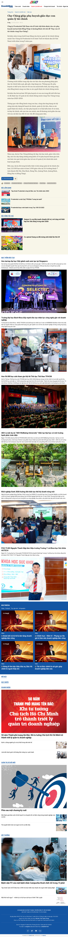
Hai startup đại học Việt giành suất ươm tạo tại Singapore (24, 261)
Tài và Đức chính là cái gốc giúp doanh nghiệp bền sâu (48, 667)
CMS (31, 935)
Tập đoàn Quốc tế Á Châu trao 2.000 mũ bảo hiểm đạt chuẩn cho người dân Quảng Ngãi (28, 888)
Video (3, 608)
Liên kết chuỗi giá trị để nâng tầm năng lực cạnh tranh (17, 752)
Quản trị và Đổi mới (36, 6)
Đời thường (5, 835)
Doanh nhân (26, 6)
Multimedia (5, 605)
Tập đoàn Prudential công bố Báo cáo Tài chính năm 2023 (30, 191)
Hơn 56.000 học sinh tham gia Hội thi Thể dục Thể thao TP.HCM (26, 376)
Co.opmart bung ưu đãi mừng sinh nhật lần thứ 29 (42, 237)
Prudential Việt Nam (17, 183)
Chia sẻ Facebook (8, 178)
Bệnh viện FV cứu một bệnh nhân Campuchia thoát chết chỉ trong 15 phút (33, 883)
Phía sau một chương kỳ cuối (13, 810)
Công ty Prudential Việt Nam (31, 183)
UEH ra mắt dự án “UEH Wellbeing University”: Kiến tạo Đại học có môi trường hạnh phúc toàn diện (32, 434)
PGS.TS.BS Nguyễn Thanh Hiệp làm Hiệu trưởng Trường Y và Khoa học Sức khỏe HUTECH (33, 549)
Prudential (7, 183)
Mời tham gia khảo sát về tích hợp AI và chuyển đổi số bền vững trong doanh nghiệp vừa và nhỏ (28, 816)
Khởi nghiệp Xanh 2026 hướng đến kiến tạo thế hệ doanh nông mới (27, 492)
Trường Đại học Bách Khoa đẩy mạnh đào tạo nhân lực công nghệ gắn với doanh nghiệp (33, 319)
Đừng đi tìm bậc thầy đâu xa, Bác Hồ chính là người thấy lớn (16, 667)
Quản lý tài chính (51, 183)
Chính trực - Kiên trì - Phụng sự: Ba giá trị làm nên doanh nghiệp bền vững (50, 637)
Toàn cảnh (18, 6)
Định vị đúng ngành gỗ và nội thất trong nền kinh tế (16, 742)
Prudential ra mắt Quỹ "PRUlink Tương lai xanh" (26, 199)
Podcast (7, 608)
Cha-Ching (42, 183)
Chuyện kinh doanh (49, 6)
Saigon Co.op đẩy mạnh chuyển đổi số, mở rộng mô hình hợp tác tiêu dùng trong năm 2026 (44, 220)
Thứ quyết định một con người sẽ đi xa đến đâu (15, 825)
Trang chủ (10, 12)
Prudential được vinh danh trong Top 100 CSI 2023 (27, 207)
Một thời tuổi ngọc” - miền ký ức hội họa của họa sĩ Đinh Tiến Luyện (21, 897)
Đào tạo (29, 12)
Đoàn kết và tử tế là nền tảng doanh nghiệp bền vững (16, 637)
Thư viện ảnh (14, 608)
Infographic (22, 608)
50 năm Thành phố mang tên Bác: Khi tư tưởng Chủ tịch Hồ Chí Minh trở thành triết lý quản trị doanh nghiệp (32, 736)
